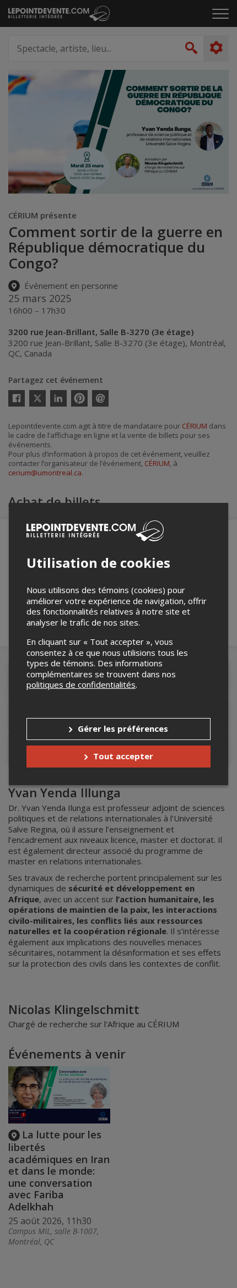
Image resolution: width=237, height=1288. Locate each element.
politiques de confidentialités (81, 684)
